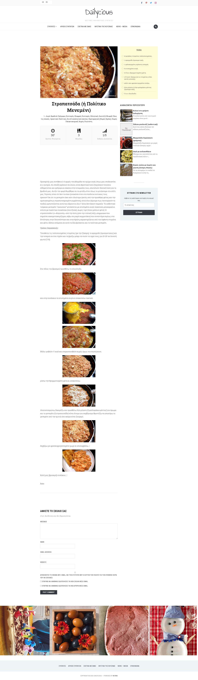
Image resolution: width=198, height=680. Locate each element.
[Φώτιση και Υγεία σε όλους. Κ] (74, 630)
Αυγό (48, 116)
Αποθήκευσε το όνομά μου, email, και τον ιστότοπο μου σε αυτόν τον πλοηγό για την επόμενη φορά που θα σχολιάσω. (78, 576)
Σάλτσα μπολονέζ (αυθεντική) (145, 124)
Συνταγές (51, 26)
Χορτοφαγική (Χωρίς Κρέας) (99, 119)
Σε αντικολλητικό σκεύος (77, 119)
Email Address (45, 552)
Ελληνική (94, 116)
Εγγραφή (139, 212)
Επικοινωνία (135, 26)
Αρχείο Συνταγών (67, 26)
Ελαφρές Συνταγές (82, 116)
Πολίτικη (62, 119)
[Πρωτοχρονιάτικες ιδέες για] (173, 630)
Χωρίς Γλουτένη (85, 121)
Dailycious (99, 11)
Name (42, 542)
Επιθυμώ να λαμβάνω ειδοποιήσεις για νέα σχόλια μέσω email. (65, 581)
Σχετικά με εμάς (84, 26)
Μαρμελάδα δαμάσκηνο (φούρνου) (143, 139)
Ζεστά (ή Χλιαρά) (105, 116)
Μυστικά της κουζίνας (104, 26)
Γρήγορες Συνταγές (66, 116)
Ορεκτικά (54, 119)
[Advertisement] (99, 39)
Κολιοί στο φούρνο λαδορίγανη (141, 112)
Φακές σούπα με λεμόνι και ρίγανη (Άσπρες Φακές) (144, 166)
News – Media (121, 26)
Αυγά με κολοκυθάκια (142, 151)
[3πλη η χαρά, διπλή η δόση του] (25, 630)
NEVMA (115, 676)
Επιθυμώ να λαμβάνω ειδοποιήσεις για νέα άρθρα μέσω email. (65, 586)
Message (43, 522)
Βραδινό (54, 116)
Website (43, 562)
